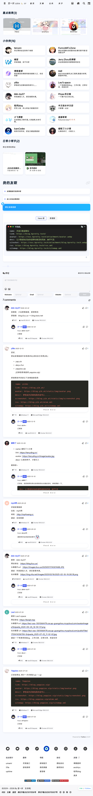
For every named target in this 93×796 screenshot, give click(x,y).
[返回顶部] (46, 748)
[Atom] (75, 748)
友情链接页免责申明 (14, 191)
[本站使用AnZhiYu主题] (43, 781)
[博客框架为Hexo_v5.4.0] (30, 781)
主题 (9, 792)
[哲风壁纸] (35, 159)
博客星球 (77, 763)
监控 (14, 792)
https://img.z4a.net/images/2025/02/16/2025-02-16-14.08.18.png (49, 574)
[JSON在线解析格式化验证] (13, 159)
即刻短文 (43, 763)
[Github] (56, 748)
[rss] (27, 748)
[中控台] (89, 3)
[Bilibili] (66, 748)
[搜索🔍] (84, 3)
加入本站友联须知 (13, 199)
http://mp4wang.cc (25, 514)
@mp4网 (24, 533)
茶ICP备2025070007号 (48, 792)
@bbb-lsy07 (25, 330)
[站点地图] (37, 748)
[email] (17, 748)
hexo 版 (41, 218)
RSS (3, 792)
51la (7, 767)
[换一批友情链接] (79, 758)
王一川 (20, 788)
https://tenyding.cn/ (28, 452)
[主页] (8, 748)
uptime (9, 771)
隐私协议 (60, 763)
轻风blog (77, 771)
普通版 (52, 218)
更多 (75, 775)
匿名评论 (81, 273)
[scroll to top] (86, 257)
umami (9, 763)
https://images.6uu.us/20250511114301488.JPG (43, 567)
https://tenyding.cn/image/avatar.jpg (38, 456)
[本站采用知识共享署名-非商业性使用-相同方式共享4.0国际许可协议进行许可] (60, 781)
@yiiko (24, 425)
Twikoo (83, 737)
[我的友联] (88, 182)
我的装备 (43, 767)
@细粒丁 (24, 480)
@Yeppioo (25, 720)
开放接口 (26, 763)
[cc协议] (66, 792)
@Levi (23, 653)
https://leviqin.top (27, 620)
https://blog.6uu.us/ (29, 563)
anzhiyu (76, 767)
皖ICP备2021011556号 (27, 792)
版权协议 (60, 767)
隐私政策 (87, 273)
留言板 (42, 771)
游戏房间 (26, 767)
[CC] (85, 748)
